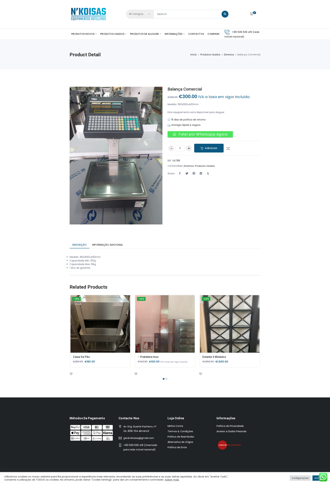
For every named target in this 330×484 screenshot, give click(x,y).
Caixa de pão (81, 357)
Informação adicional (107, 244)
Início (193, 54)
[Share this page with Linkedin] (201, 173)
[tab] (79, 245)
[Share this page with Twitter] (187, 173)
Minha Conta (175, 426)
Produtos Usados (112, 34)
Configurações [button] (300, 478)
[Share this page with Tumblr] (208, 173)
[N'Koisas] (88, 14)
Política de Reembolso (181, 436)
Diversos (229, 54)
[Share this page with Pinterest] (194, 173)
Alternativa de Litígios (180, 442)
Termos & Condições (180, 431)
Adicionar (210, 148)
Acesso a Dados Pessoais (231, 431)
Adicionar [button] (95, 326)
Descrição (79, 244)
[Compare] (227, 148)
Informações (173, 34)
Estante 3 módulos (214, 357)
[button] (180, 173)
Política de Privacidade (230, 426)
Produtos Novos (82, 34)
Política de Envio (177, 447)
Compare (213, 34)
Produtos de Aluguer (144, 34)
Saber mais (172, 479)
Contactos (196, 34)
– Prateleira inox (148, 357)
